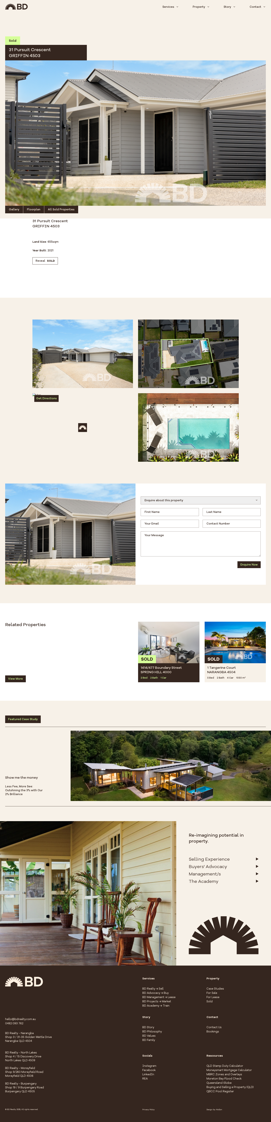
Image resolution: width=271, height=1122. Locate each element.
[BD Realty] (16, 7)
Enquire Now (249, 564)
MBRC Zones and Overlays (224, 1074)
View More (15, 679)
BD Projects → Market (156, 1001)
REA (145, 1078)
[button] (135, 133)
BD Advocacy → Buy (155, 993)
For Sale (211, 993)
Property (199, 7)
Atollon (219, 1109)
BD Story (148, 1027)
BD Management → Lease (159, 997)
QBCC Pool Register (220, 1091)
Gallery (14, 209)
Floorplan (33, 209)
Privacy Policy (148, 1109)
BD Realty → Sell (153, 988)
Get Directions (46, 398)
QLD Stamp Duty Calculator (224, 1066)
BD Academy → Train (155, 1005)
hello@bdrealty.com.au (20, 1019)
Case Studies (215, 988)
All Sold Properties (61, 209)
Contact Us (214, 1027)
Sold (209, 1001)
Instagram (149, 1066)
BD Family (148, 1040)
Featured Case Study (23, 719)
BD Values (149, 1036)
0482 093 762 (14, 1023)
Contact (255, 7)
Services (168, 7)
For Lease (212, 997)
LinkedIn (148, 1074)
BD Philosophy (152, 1031)
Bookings (212, 1031)
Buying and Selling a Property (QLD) (230, 1087)
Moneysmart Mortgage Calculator (229, 1070)
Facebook (149, 1070)
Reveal (45, 261)
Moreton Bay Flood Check (224, 1078)
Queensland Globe (219, 1083)
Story (227, 7)
